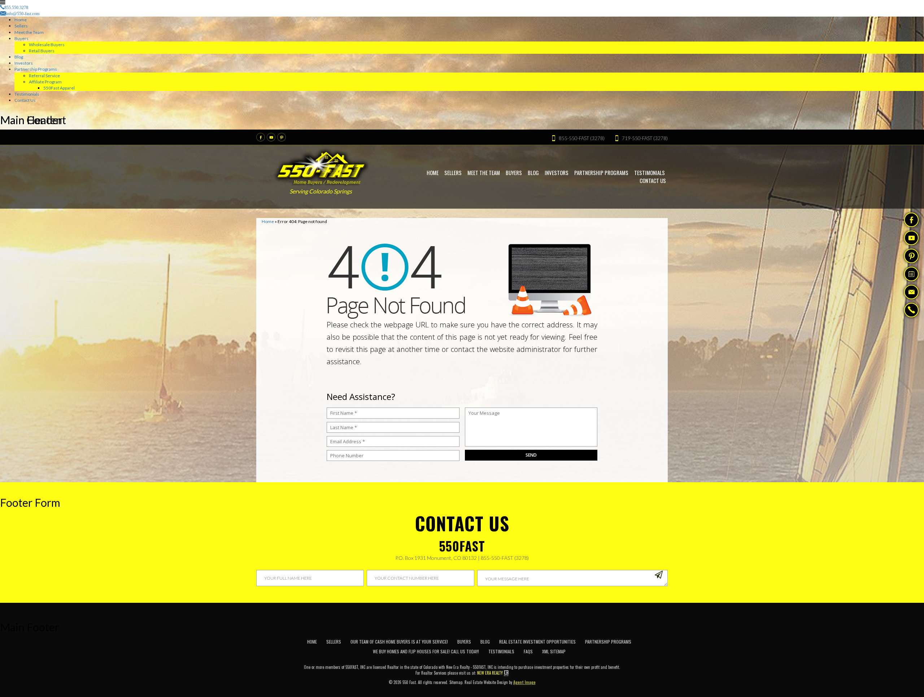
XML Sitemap (554, 651)
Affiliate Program (45, 81)
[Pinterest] (281, 137)
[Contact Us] (911, 292)
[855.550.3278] (911, 311)
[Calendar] (911, 274)
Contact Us (25, 100)
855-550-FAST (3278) (505, 558)
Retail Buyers (42, 50)
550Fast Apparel (59, 88)
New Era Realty (490, 673)
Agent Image (524, 682)
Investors (23, 63)
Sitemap (455, 682)
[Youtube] (271, 137)
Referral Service (44, 75)
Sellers (21, 26)
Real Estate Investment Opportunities (537, 642)
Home (20, 19)
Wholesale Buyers (47, 44)
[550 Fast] (321, 166)
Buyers (21, 38)
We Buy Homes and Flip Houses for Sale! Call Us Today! (426, 651)
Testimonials (26, 94)
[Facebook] (260, 137)
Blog (18, 57)
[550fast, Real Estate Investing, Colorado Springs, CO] (653, 649)
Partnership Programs (35, 69)
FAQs (528, 651)
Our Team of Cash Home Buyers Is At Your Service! (399, 642)
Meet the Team (29, 32)
